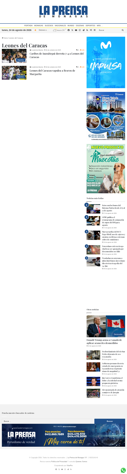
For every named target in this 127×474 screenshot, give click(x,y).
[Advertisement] (106, 289)
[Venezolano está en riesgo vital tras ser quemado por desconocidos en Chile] (93, 249)
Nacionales (60, 26)
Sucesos (49, 26)
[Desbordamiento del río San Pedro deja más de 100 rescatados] (93, 355)
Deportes (90, 26)
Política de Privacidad (59, 461)
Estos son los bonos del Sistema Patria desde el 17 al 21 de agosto (113, 208)
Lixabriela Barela (37, 50)
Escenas (80, 26)
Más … (100, 26)
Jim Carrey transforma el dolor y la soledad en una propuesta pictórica (112, 380)
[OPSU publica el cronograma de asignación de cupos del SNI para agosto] (93, 220)
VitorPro (70, 465)
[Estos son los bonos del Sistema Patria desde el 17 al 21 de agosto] (93, 209)
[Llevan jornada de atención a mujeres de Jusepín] (93, 393)
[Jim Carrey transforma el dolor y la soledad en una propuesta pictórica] (93, 381)
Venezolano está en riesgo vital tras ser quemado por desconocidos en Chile (113, 249)
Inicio (5, 38)
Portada (28, 26)
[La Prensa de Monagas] (63, 11)
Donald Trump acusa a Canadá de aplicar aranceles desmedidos (104, 341)
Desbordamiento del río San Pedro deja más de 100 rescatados (113, 354)
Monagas (38, 26)
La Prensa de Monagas (75, 458)
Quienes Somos (81, 461)
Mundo (71, 26)
